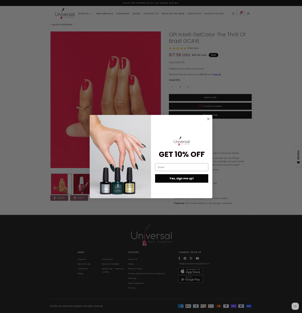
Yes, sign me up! (182, 178)
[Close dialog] (208, 119)
